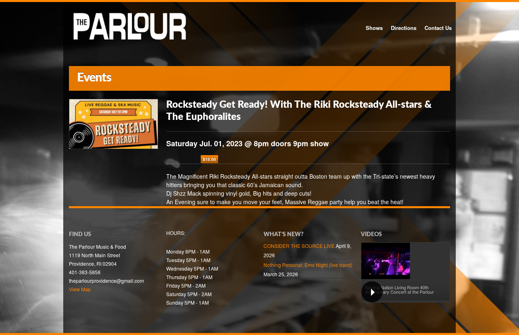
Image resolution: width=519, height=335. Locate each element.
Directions (403, 28)
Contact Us (438, 28)
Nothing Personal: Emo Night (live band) (308, 264)
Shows (374, 28)
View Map (80, 289)
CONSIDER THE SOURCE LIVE (299, 245)
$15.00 (209, 159)
